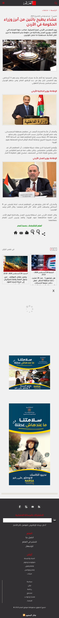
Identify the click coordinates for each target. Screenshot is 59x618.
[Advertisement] (23, 308)
